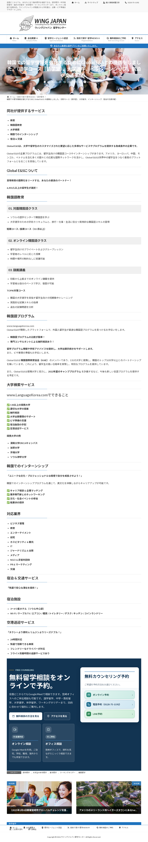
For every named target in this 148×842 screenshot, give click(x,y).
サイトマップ (93, 2)
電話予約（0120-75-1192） (107, 704)
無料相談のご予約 (106, 828)
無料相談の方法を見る (27, 716)
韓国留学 (81, 772)
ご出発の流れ (17, 829)
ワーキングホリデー (67, 772)
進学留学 (53, 772)
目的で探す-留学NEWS (79, 828)
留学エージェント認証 (53, 828)
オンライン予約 (101, 694)
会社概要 (29, 828)
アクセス (125, 828)
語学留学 (26, 772)
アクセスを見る (59, 716)
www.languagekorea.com (20, 325)
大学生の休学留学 (40, 772)
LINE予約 (97, 714)
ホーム (77, 2)
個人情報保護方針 (113, 2)
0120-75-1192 (133, 2)
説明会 (33, 829)
